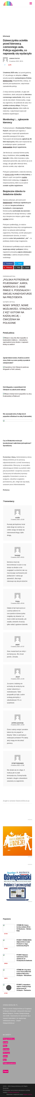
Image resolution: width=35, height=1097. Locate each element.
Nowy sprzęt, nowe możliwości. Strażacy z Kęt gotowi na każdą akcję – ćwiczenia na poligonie (17, 314)
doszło (23, 180)
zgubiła (24, 177)
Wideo (5, 1046)
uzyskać (6, 219)
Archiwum (6, 1049)
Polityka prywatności (9, 1063)
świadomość (7, 203)
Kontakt (5, 1042)
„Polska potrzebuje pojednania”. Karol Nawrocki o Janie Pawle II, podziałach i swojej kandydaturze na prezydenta (17, 288)
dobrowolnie (7, 147)
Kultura (5, 1056)
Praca (6, 1071)
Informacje (6, 36)
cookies (5, 1092)
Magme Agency (27, 1094)
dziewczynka (7, 81)
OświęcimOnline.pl (8, 1039)
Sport (4, 1059)
